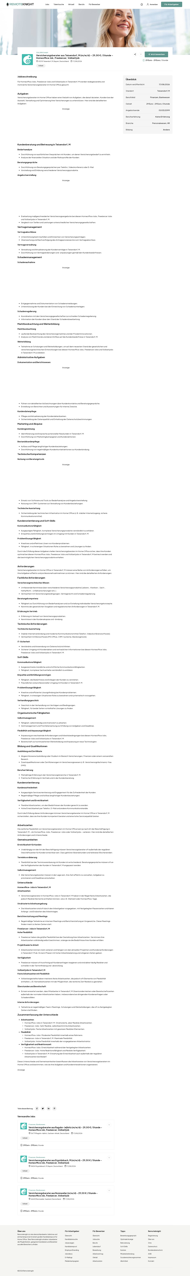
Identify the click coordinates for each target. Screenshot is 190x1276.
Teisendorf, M (163, 91)
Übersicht (68, 1236)
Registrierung (153, 1236)
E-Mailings (68, 1257)
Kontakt (151, 1261)
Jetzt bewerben (158, 54)
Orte (150, 1243)
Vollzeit (40, 65)
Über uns (151, 1239)
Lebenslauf (97, 1246)
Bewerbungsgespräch (128, 1236)
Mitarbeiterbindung (127, 1254)
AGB (150, 1254)
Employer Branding (72, 1250)
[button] (141, 4)
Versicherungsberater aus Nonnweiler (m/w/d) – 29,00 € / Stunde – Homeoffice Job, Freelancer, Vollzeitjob (63, 1194)
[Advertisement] (65, 125)
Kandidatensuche (71, 1239)
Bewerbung (97, 1250)
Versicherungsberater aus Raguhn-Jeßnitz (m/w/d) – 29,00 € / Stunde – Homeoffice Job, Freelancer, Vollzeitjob (65, 1128)
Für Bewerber (94, 4)
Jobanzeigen (69, 1243)
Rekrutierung (125, 1243)
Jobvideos (68, 1254)
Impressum (152, 1257)
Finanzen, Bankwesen (37, 1124)
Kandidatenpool (71, 1246)
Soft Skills (124, 1246)
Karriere (123, 1250)
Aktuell (71, 4)
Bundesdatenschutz (155, 1250)
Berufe (81, 4)
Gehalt (95, 1257)
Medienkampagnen (72, 1261)
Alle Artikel (124, 1261)
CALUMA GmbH (42, 52)
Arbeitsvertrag (98, 1254)
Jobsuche (96, 1239)
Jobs (47, 4)
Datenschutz (152, 1246)
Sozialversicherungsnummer (130, 1257)
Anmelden (154, 4)
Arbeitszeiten (97, 1261)
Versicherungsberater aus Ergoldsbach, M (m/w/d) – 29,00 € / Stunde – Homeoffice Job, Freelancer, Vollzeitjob (65, 1161)
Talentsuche (59, 4)
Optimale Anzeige (126, 1239)
